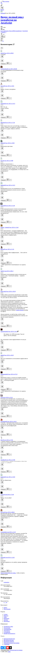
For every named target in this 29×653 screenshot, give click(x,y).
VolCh (2, 271)
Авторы (6, 620)
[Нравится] (2, 56)
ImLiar (2, 249)
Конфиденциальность (9, 633)
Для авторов (7, 628)
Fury (2, 160)
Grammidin (3, 532)
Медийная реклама (9, 640)
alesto (2, 53)
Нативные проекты (9, 641)
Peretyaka (3, 291)
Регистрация (7, 609)
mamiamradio (4, 331)
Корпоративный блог (9, 638)
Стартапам (6, 644)
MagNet (3, 122)
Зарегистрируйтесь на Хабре (8, 573)
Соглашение (7, 632)
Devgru (2, 512)
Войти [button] (2, 9)
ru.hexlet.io (6, 582)
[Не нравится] (2, 61)
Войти (5, 607)
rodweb (2, 143)
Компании (6, 618)
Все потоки (6, 1)
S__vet (5, 602)
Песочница (7, 621)
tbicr (2, 440)
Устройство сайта (8, 626)
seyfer (2, 494)
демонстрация (19, 310)
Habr (9, 651)
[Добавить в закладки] (7, 63)
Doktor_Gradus (4, 227)
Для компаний (7, 629)
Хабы (5, 617)
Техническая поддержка (16, 650)
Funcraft (3, 205)
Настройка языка (5, 650)
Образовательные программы (11, 643)
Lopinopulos (4, 69)
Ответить (3, 63)
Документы (7, 630)
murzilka (3, 459)
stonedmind (3, 421)
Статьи (5, 614)
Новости (6, 615)
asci (1, 397)
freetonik (3, 13)
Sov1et (2, 86)
